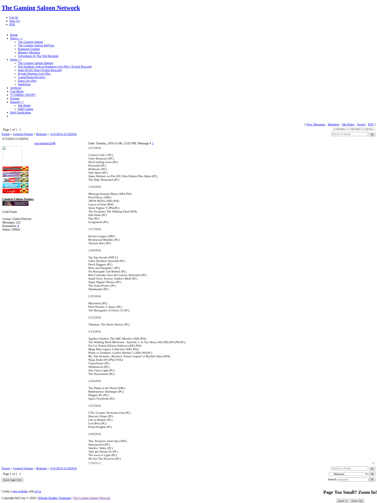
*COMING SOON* (23, 95)
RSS (12, 24)
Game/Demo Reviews (31, 77)
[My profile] (12, 164)
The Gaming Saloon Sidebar (35, 63)
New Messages (315, 124)
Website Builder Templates (54, 498)
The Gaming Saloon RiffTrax (36, 45)
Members (333, 124)
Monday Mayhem (29, 52)
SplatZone (24, 84)
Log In (13, 17)
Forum (6, 134)
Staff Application (20, 112)
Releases (41, 134)
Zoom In (342, 500)
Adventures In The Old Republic (38, 56)
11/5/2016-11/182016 (63, 134)
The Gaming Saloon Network (41, 7)
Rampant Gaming (29, 49)
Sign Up (14, 21)
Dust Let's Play (27, 80)
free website (20, 491)
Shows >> (16, 38)
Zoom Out (357, 500)
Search (361, 124)
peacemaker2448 (44, 143)
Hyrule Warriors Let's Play (34, 73)
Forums (14, 98)
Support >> (17, 102)
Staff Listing (25, 109)
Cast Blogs (17, 91)
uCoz (38, 491)
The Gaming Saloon (30, 42)
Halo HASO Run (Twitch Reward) (40, 70)
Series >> (16, 59)
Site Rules (24, 105)
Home (14, 34)
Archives (15, 87)
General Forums (23, 134)
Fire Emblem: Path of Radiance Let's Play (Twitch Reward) (55, 66)
